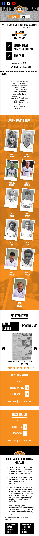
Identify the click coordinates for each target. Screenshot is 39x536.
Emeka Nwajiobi (19, 49)
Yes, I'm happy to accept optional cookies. (11, 528)
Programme (29, 326)
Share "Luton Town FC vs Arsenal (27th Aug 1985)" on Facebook (18, 72)
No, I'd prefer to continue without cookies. (26, 528)
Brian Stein (29, 49)
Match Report (6, 326)
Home (14, 16)
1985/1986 (19, 32)
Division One (19, 38)
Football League (19, 35)
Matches (9, 25)
